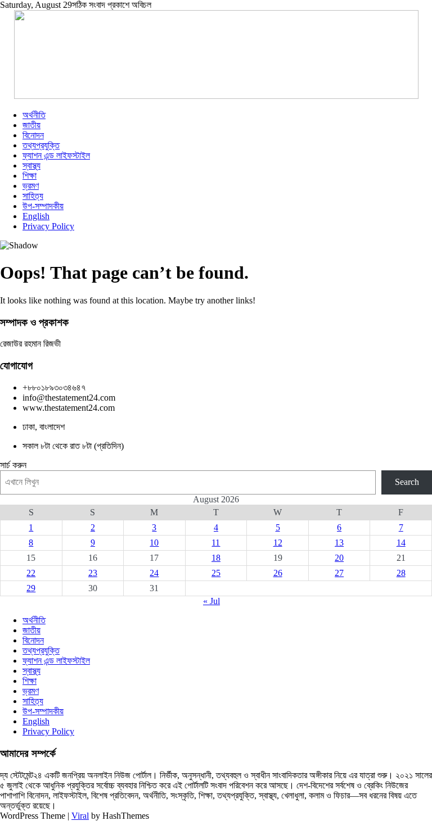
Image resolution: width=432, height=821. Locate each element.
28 (401, 573)
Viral (80, 815)
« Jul (211, 601)
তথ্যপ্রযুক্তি (41, 145)
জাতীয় (31, 125)
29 (30, 588)
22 (30, 573)
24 (154, 573)
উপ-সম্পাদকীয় (43, 206)
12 (277, 542)
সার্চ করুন (13, 465)
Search (407, 482)
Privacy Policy (48, 226)
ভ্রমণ (30, 185)
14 (401, 542)
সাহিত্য (32, 196)
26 (277, 573)
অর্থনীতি (34, 115)
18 (216, 558)
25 (216, 573)
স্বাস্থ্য (31, 165)
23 (92, 573)
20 (339, 558)
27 (339, 573)
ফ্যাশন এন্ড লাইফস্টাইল (56, 155)
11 (216, 542)
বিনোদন (33, 135)
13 (339, 542)
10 (154, 542)
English (36, 216)
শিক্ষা (29, 175)
